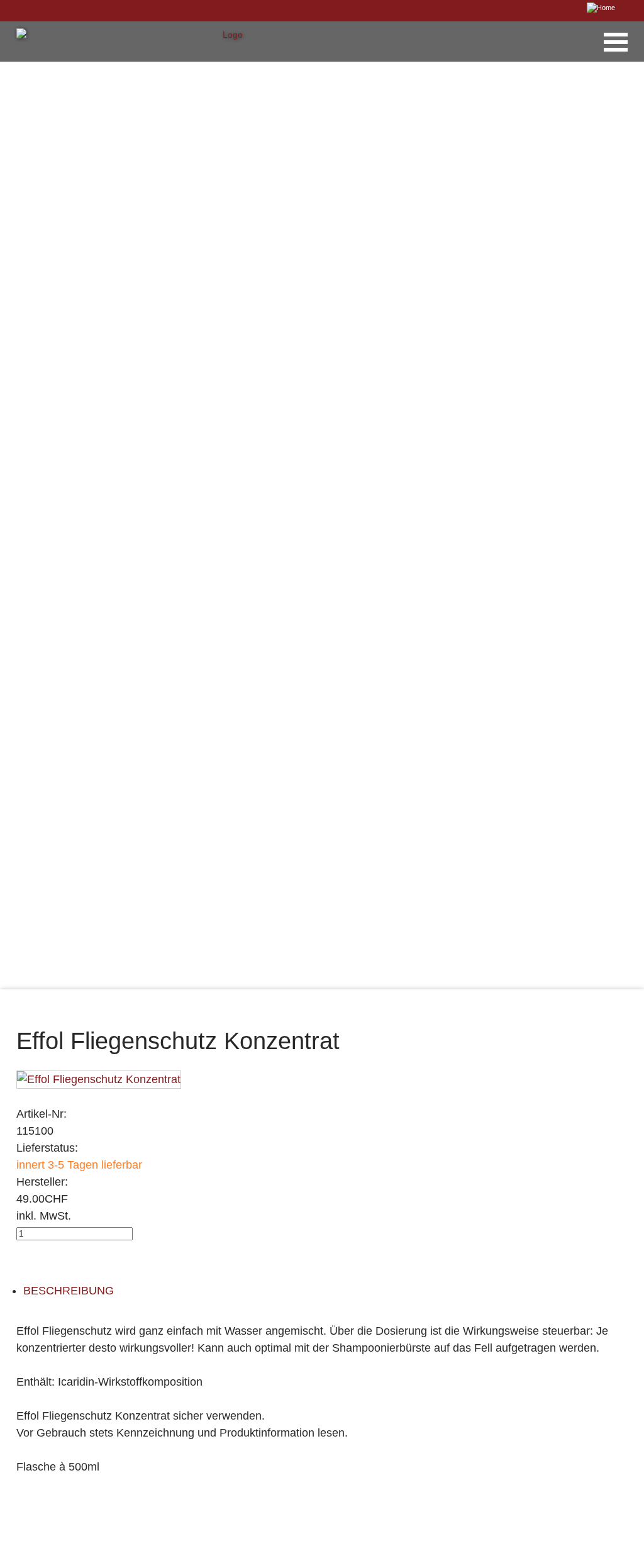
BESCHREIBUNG (68, 1290)
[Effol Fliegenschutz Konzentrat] (98, 1078)
